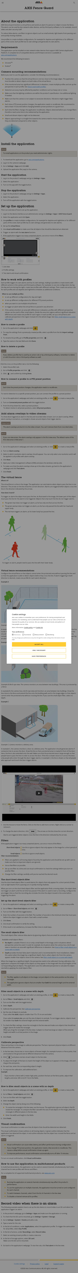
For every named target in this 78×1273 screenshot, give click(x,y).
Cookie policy (28, 627)
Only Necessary (39, 650)
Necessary (17, 635)
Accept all (39, 644)
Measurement (39, 635)
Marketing (51, 635)
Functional (27, 635)
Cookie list (39, 627)
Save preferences (39, 656)
